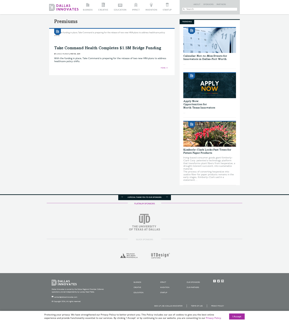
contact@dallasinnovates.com (65, 297)
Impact (136, 10)
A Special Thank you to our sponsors (144, 197)
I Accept (236, 316)
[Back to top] (275, 301)
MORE (163, 68)
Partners (221, 4)
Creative (103, 10)
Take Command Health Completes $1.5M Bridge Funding (107, 48)
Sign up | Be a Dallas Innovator (168, 306)
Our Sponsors (193, 282)
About (197, 4)
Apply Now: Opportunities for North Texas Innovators (199, 104)
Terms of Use (197, 306)
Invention (151, 10)
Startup (167, 10)
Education (120, 10)
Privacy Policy (217, 306)
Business (87, 10)
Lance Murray (62, 54)
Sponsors (208, 4)
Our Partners (193, 287)
